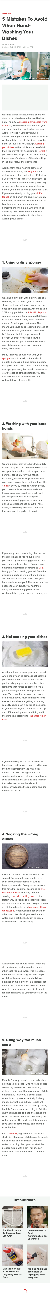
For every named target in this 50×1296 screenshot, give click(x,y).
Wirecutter (11, 1133)
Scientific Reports (36, 312)
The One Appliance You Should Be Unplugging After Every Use (37, 1273)
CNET (42, 567)
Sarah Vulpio (10, 44)
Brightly (32, 171)
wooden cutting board (24, 896)
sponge (6, 358)
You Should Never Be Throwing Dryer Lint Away (12, 1233)
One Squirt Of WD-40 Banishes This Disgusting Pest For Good (12, 1273)
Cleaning (6, 13)
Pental (41, 151)
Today (6, 485)
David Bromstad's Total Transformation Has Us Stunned (37, 1235)
